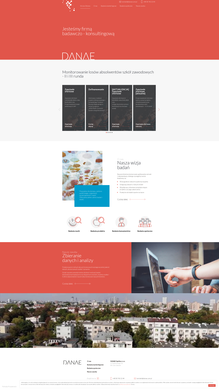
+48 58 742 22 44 (149, 2)
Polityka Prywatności (9, 386)
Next (159, 109)
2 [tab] (107, 132)
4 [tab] (110, 132)
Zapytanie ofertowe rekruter (143, 125)
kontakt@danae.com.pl (129, 2)
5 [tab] (112, 132)
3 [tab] (109, 132)
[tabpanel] (74, 108)
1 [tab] (106, 132)
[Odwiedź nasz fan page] (96, 378)
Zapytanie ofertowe (68, 125)
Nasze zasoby (92, 372)
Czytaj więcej (90, 125)
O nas (89, 361)
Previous (59, 109)
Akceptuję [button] (212, 385)
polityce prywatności (125, 384)
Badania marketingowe (95, 365)
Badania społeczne (94, 368)
